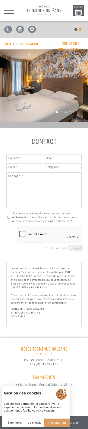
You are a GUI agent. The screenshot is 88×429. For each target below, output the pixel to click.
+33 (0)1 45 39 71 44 (44, 364)
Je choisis (34, 422)
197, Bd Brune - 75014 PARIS (44, 360)
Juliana (73, 423)
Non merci (14, 422)
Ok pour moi (58, 422)
